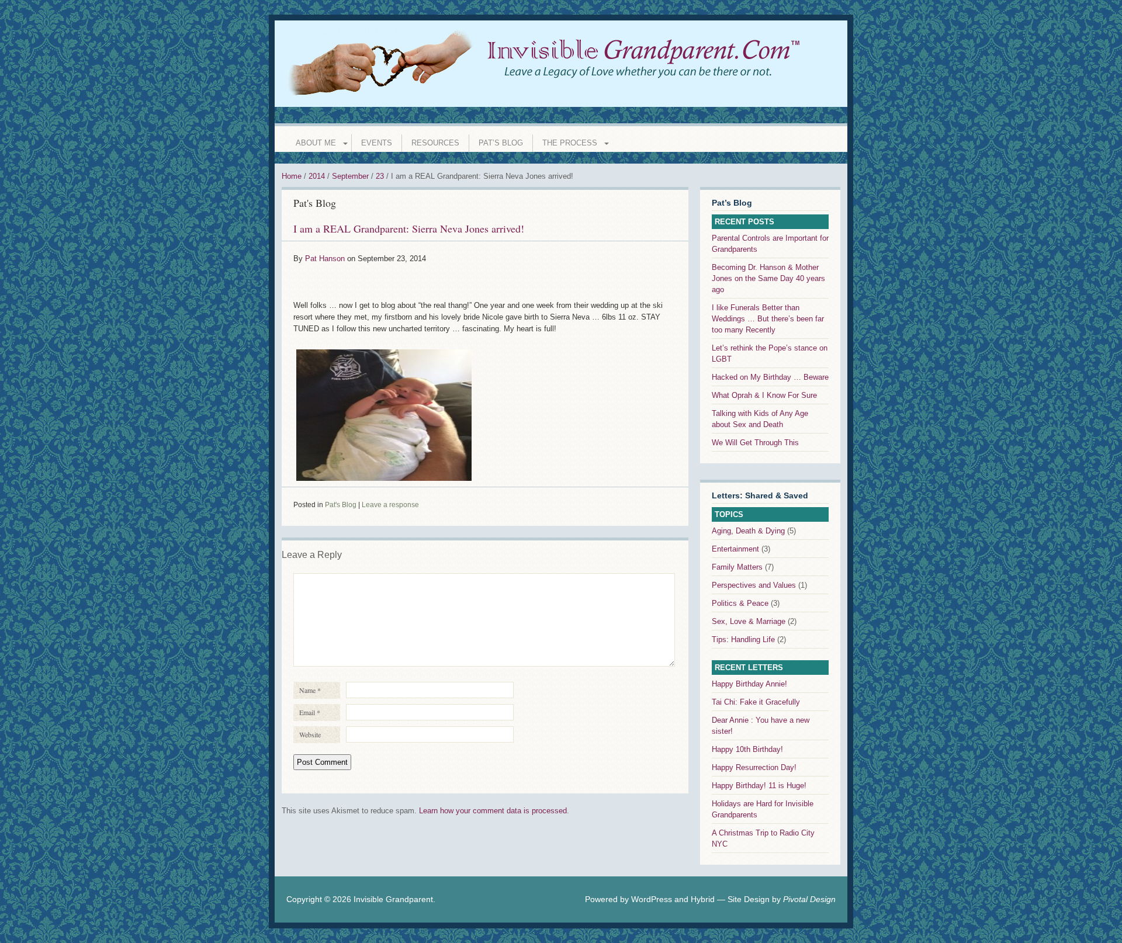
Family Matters (737, 567)
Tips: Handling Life (743, 639)
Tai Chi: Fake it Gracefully (756, 702)
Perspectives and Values (754, 585)
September (350, 176)
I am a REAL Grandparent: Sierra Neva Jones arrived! (408, 228)
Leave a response (390, 505)
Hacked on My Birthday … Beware (770, 377)
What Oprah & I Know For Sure (764, 395)
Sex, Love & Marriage (748, 621)
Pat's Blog (314, 203)
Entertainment (735, 549)
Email (309, 712)
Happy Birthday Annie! (749, 683)
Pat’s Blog (501, 142)
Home (292, 176)
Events (376, 142)
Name (310, 690)
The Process (569, 142)
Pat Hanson (325, 258)
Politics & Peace (740, 603)
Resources (435, 142)
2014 (317, 176)
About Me (316, 142)
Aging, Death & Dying (748, 530)
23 (380, 176)
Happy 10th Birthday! (747, 749)
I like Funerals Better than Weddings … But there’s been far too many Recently (768, 318)
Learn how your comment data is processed (493, 810)
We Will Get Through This (755, 442)
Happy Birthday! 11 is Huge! (759, 785)
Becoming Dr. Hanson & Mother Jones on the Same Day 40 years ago (768, 278)
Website (310, 734)
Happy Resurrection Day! (754, 767)
